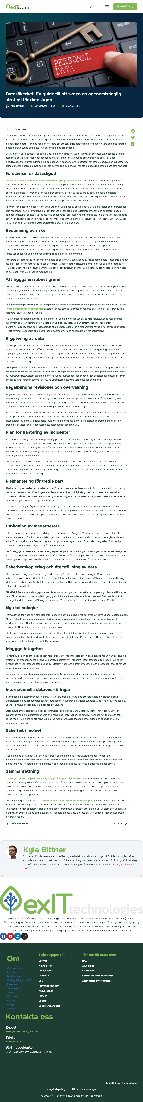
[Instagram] (24, 936)
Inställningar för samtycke (121, 1083)
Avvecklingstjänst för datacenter (24, 308)
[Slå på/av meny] (107, 7)
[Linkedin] (17, 936)
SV (91, 6)
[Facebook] (3, 936)
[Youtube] (10, 936)
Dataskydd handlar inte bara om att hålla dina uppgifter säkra (41, 180)
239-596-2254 (14, 1041)
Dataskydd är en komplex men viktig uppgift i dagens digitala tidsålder (46, 778)
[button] (132, 131)
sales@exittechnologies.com (22, 1031)
